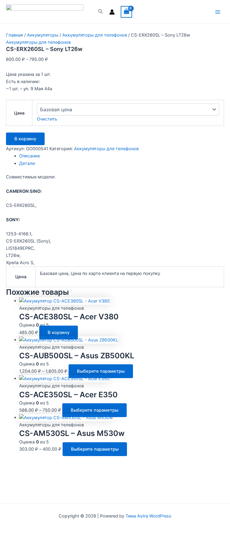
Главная (14, 35)
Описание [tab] (29, 156)
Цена (19, 112)
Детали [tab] (27, 163)
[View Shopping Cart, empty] (126, 12)
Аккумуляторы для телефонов (94, 35)
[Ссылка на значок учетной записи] (112, 12)
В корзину (25, 139)
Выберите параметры (101, 371)
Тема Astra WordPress (148, 516)
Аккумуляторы (42, 35)
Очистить (47, 119)
